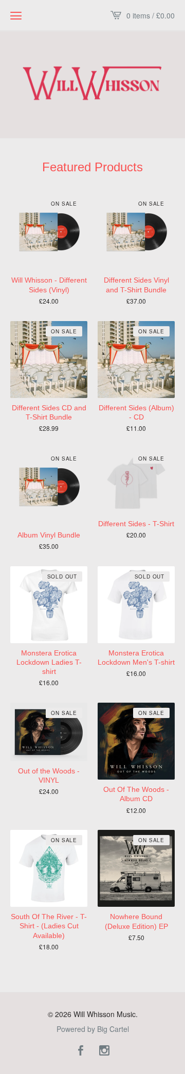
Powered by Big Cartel (93, 1028)
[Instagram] (104, 1051)
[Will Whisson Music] (92, 83)
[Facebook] (81, 1051)
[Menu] (16, 15)
